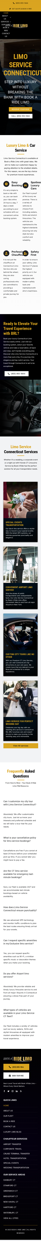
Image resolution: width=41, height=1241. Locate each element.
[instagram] (12, 1091)
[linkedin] (17, 1091)
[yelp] (21, 1091)
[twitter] (8, 1091)
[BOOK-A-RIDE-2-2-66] (16, 25)
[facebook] (4, 1091)
